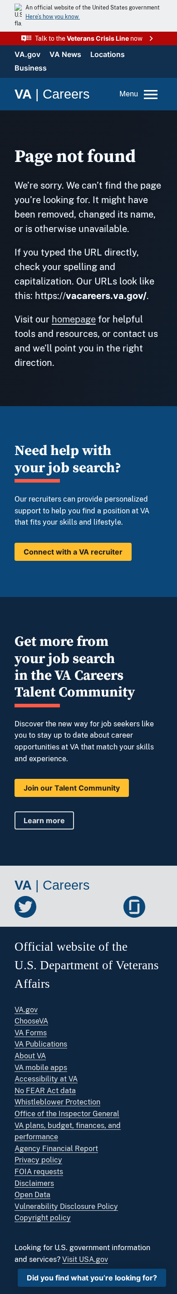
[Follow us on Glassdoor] (134, 907)
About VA (30, 1056)
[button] (88, 38)
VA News (65, 54)
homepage (74, 319)
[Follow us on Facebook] (53, 907)
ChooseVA (31, 1021)
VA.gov (27, 54)
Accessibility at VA (46, 1079)
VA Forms (31, 1033)
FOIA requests (39, 1171)
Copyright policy (43, 1217)
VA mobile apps (41, 1067)
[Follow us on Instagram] (107, 907)
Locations (107, 54)
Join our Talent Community (72, 787)
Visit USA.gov (85, 1259)
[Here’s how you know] (88, 16)
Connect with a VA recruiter (73, 551)
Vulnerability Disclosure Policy (66, 1206)
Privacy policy (38, 1160)
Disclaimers (34, 1183)
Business (31, 67)
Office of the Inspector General (67, 1113)
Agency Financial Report (56, 1148)
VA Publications (41, 1044)
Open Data (32, 1194)
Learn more (44, 820)
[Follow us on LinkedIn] (80, 907)
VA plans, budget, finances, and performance (68, 1131)
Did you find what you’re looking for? (92, 1277)
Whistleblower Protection (57, 1102)
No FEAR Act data (45, 1090)
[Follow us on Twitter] (25, 907)
